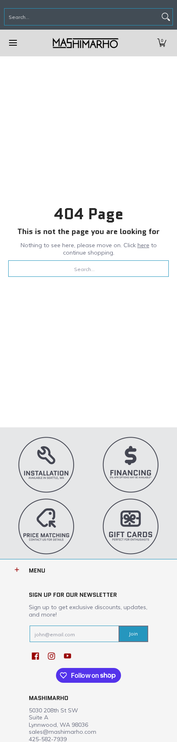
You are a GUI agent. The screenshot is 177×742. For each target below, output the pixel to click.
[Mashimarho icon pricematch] (46, 526)
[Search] (165, 17)
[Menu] (12, 43)
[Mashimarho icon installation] (46, 464)
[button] (162, 43)
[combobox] (82, 17)
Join (133, 634)
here (143, 245)
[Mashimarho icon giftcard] (131, 526)
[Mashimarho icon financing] (131, 464)
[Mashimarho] (86, 43)
